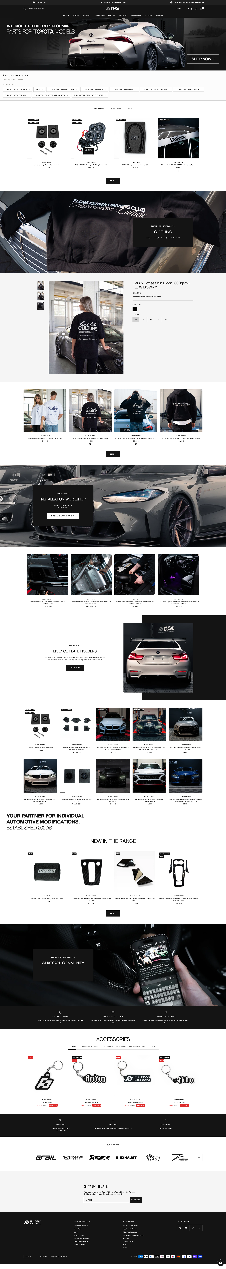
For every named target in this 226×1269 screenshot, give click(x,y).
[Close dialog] (133, 608)
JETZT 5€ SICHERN (113, 643)
